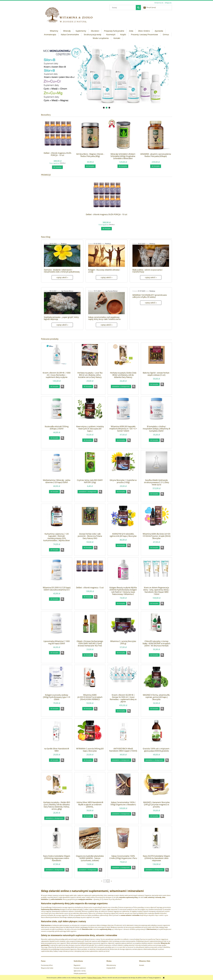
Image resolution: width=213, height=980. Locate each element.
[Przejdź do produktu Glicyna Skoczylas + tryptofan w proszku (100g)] (123, 465)
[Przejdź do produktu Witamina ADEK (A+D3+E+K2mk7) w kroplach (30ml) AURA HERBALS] (90, 680)
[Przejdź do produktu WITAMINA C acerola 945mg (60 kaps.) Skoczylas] (90, 734)
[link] (106, 74)
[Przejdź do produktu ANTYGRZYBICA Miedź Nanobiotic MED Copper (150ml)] (123, 734)
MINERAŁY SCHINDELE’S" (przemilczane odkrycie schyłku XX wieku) (149, 296)
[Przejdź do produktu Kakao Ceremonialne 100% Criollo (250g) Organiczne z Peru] (123, 841)
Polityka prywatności (80, 973)
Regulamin (77, 965)
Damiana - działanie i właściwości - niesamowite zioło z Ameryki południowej (62, 270)
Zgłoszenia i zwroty (80, 971)
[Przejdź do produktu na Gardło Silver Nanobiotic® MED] (56, 734)
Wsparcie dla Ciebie (47, 968)
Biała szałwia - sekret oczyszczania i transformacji (147, 270)
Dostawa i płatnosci (80, 968)
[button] (62, 386)
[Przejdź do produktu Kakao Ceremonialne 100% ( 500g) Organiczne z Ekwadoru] (123, 787)
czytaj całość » (62, 277)
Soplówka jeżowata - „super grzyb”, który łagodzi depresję (61, 318)
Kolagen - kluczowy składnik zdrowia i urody (104, 270)
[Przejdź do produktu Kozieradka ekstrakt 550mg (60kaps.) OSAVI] (56, 411)
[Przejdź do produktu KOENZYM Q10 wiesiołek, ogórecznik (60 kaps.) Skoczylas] (123, 519)
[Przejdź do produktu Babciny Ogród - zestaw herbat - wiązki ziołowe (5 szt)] (156, 358)
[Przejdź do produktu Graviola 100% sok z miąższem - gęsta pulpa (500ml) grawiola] (156, 734)
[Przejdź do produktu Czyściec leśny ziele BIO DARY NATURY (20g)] (90, 465)
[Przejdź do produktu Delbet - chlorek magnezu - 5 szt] (90, 573)
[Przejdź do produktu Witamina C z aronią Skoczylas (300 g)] (123, 626)
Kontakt (141, 965)
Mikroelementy (111, 965)
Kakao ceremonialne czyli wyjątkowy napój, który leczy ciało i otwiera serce (104, 318)
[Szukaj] (138, 7)
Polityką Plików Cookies (94, 978)
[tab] (104, 107)
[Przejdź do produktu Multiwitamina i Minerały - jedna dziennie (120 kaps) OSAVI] (56, 465)
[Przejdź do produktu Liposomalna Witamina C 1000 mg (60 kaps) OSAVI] (56, 626)
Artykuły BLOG (110, 968)
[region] (106, 74)
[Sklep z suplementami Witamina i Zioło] (71, 16)
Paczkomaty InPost (47, 965)
